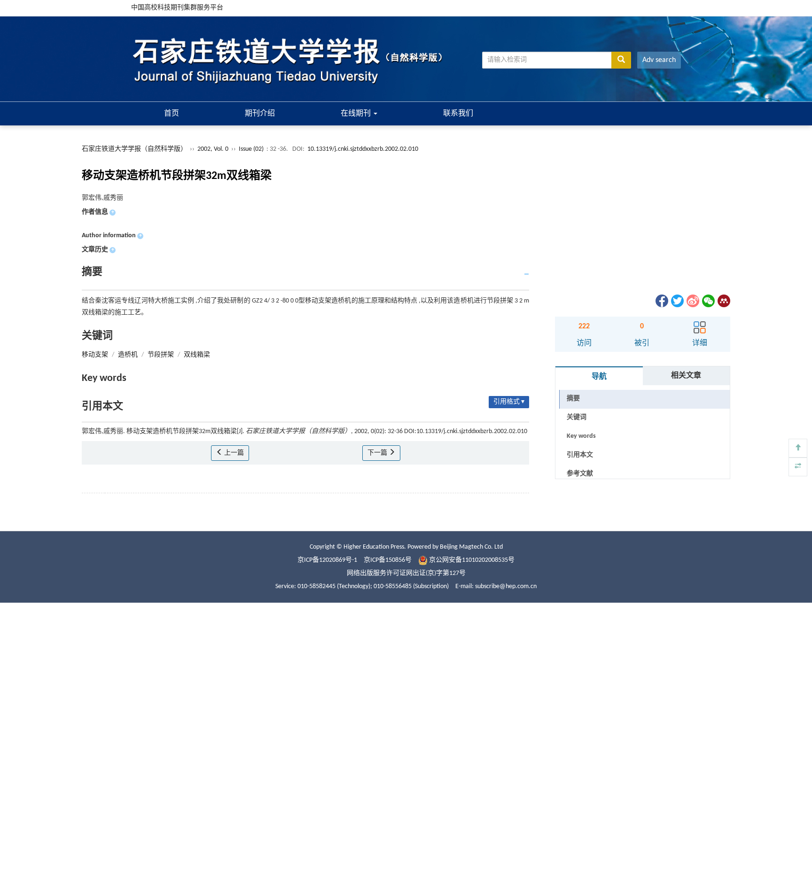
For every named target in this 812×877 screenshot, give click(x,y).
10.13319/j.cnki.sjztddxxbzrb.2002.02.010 (362, 149)
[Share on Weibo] (692, 300)
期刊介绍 (260, 113)
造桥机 (128, 354)
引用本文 (580, 454)
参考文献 (580, 473)
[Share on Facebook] (661, 300)
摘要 (573, 398)
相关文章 (686, 376)
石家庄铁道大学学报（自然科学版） (134, 149)
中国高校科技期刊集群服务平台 (177, 7)
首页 (171, 113)
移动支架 (95, 354)
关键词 (576, 417)
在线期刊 (357, 113)
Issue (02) (251, 149)
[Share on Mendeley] (723, 300)
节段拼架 (161, 354)
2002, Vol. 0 (213, 149)
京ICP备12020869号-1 (327, 560)
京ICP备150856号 (388, 560)
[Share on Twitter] (677, 300)
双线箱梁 (197, 354)
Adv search (659, 60)
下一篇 (378, 453)
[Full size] (798, 467)
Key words (581, 436)
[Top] (798, 448)
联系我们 (458, 113)
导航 (599, 376)
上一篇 (233, 453)
